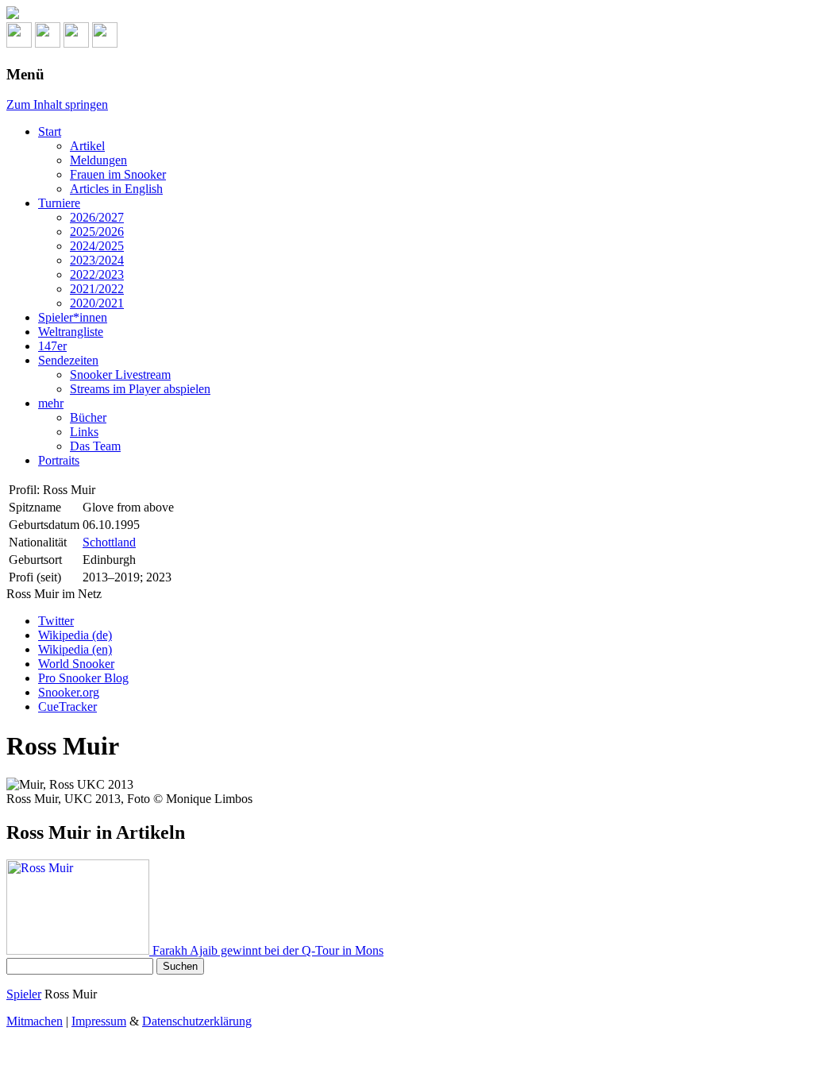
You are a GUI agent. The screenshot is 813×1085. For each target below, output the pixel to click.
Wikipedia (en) (75, 649)
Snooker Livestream (120, 374)
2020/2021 (97, 303)
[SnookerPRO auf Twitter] (105, 43)
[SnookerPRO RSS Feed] (19, 43)
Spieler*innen (72, 317)
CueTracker (67, 706)
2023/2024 (97, 260)
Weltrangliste (70, 331)
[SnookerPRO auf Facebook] (76, 43)
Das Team (95, 446)
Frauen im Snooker (118, 174)
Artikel (87, 146)
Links (84, 431)
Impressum (98, 1021)
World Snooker (76, 663)
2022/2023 (97, 274)
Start (49, 131)
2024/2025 (97, 246)
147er (52, 346)
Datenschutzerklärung (197, 1021)
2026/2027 (97, 217)
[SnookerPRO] (406, 14)
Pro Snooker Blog (83, 678)
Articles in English (116, 188)
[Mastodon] (47, 43)
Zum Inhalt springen (57, 104)
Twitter (56, 620)
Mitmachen (34, 1021)
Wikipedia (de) (75, 635)
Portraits (58, 460)
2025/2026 (97, 231)
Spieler (23, 994)
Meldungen (98, 160)
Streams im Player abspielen (140, 389)
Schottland (109, 542)
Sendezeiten (68, 360)
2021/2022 (97, 288)
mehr (51, 403)
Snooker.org (68, 692)
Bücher (88, 417)
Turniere (59, 203)
